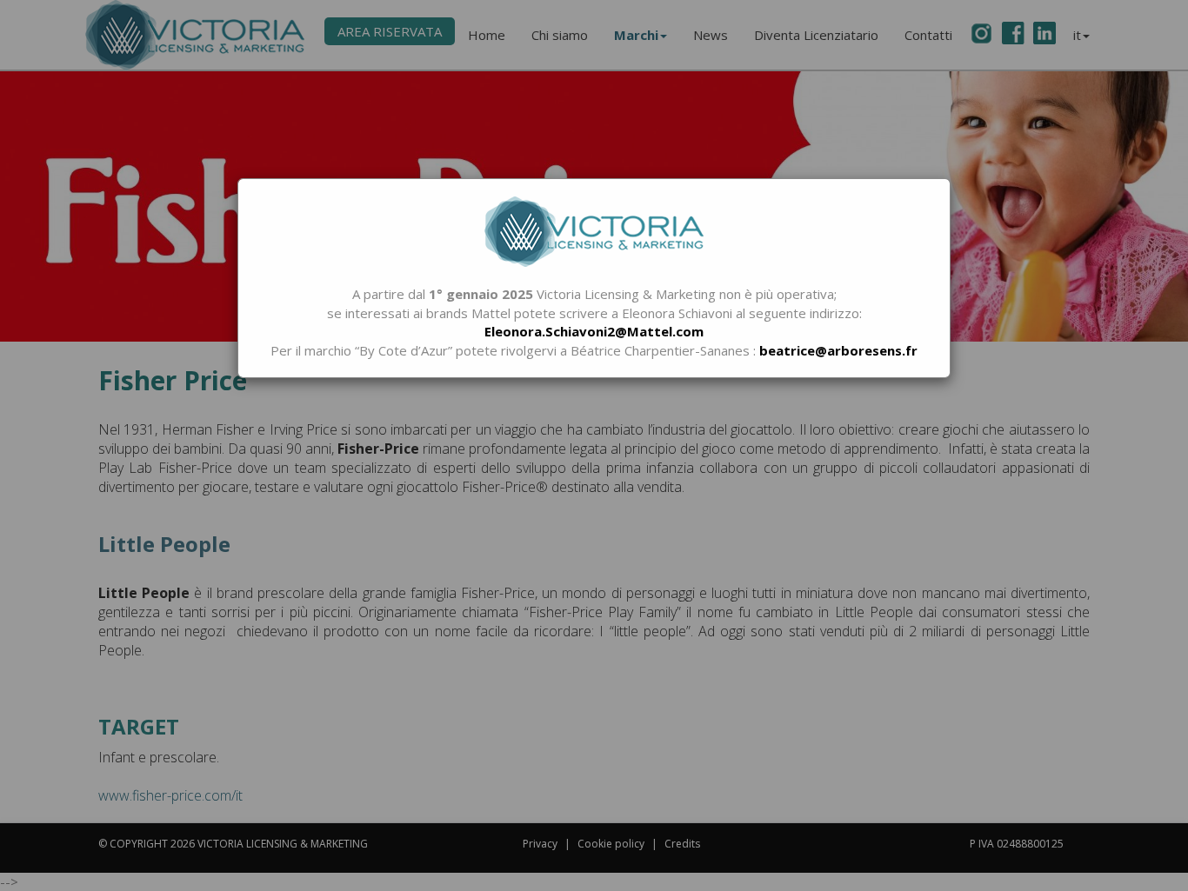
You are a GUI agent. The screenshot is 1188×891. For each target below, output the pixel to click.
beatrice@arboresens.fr (838, 350)
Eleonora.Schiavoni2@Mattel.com (594, 331)
